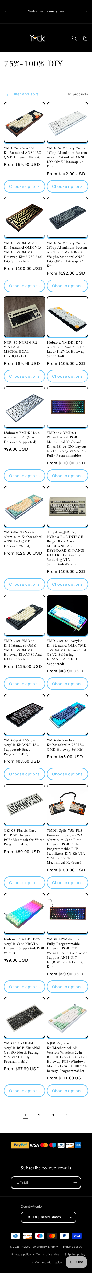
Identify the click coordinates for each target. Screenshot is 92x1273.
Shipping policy (75, 1254)
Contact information (48, 1262)
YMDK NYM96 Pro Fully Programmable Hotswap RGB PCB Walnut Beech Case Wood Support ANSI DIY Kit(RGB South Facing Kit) (67, 953)
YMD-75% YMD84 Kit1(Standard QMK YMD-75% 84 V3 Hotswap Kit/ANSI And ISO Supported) (23, 650)
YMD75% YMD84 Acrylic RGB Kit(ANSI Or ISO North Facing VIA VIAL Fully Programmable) (22, 1052)
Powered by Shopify (44, 1246)
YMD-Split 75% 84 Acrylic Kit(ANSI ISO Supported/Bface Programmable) (21, 747)
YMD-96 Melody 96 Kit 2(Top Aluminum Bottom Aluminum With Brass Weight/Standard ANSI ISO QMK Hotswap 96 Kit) (67, 254)
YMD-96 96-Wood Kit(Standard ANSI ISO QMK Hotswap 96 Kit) (23, 153)
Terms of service (48, 1254)
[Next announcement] (86, 11)
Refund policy (72, 1246)
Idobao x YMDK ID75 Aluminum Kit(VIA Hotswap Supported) (22, 438)
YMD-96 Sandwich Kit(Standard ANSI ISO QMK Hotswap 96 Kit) (66, 745)
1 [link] (25, 1115)
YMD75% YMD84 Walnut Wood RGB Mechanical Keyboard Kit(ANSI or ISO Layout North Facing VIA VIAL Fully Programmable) (66, 444)
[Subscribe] (75, 1182)
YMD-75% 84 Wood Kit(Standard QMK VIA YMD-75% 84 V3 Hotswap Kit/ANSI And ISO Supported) (23, 252)
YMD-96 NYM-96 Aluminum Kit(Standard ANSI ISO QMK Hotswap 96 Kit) (23, 539)
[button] (6, 38)
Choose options (24, 186)
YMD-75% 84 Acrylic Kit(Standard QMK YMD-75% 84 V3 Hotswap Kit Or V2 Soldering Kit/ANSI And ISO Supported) (67, 652)
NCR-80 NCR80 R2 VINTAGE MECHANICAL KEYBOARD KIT (20, 350)
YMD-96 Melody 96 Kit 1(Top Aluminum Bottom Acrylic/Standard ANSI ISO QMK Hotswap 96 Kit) (67, 157)
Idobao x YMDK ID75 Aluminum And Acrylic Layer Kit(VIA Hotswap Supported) (66, 350)
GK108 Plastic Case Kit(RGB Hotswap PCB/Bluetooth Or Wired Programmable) (24, 838)
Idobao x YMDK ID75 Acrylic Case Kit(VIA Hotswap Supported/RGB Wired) (24, 946)
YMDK (25, 1246)
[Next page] (66, 1115)
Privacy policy (21, 1254)
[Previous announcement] (5, 11)
